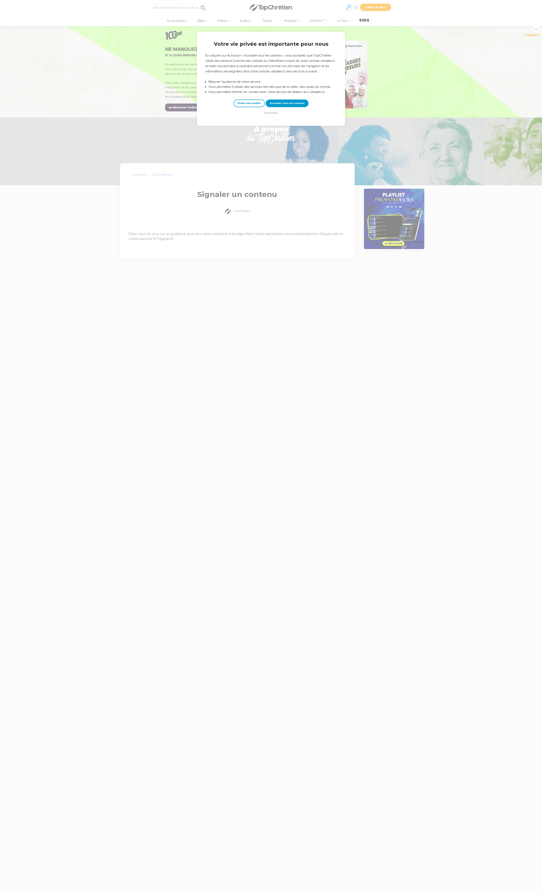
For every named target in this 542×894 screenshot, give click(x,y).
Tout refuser (271, 113)
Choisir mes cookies (249, 103)
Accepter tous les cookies (287, 103)
